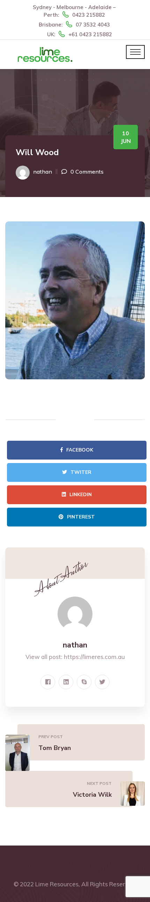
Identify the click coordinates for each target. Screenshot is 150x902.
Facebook (79, 450)
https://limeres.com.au (94, 656)
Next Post (99, 783)
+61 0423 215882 (90, 34)
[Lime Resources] (45, 54)
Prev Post (50, 736)
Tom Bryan (54, 748)
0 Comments (87, 171)
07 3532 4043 (93, 24)
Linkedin (80, 494)
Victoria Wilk (92, 794)
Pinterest (81, 517)
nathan (42, 171)
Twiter (80, 472)
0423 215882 (88, 15)
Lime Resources (56, 884)
